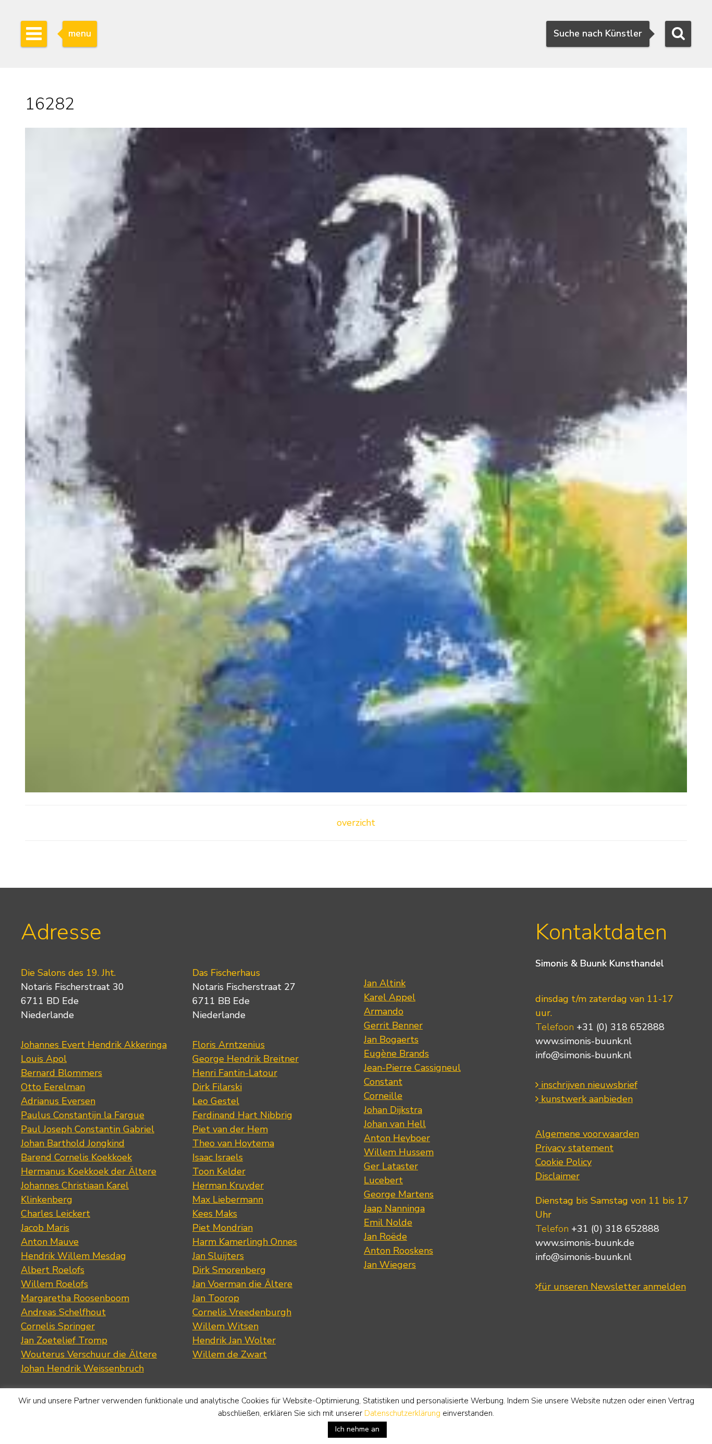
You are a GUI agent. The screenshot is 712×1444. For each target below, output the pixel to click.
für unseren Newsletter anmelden (612, 1286)
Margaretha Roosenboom (75, 1298)
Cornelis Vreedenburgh (241, 1312)
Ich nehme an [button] (357, 1429)
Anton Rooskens (398, 1250)
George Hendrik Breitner (245, 1059)
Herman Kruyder (228, 1185)
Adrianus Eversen (58, 1101)
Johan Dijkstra (393, 1110)
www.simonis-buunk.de (584, 1243)
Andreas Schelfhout (63, 1312)
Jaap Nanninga (394, 1208)
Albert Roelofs (52, 1270)
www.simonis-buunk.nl (583, 1041)
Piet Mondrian (222, 1227)
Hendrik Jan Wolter (234, 1340)
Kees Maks (214, 1213)
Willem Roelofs (54, 1284)
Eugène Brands (396, 1053)
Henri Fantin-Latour (234, 1073)
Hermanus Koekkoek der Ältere (88, 1171)
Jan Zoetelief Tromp (64, 1340)
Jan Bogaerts (391, 1039)
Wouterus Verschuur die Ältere (89, 1354)
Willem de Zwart (229, 1354)
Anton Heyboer (397, 1138)
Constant (383, 1081)
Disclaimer (557, 1176)
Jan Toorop (215, 1298)
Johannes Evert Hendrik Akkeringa (94, 1044)
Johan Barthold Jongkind (73, 1143)
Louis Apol (44, 1059)
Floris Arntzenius (228, 1044)
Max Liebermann (227, 1199)
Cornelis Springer (58, 1326)
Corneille (383, 1096)
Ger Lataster (391, 1166)
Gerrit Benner (393, 1025)
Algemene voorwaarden (587, 1134)
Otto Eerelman (53, 1087)
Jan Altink (385, 983)
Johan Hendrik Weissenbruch (82, 1368)
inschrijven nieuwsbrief (587, 1085)
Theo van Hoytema (233, 1143)
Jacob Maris (45, 1227)
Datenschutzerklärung (402, 1413)
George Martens (399, 1194)
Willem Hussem (399, 1152)
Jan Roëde (385, 1236)
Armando (383, 1011)
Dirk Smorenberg (229, 1270)
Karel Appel (389, 997)
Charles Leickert (55, 1213)
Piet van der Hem (230, 1129)
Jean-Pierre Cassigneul (412, 1067)
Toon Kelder (218, 1171)
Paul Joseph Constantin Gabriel (87, 1129)
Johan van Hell (395, 1124)
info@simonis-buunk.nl (583, 1055)
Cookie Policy (563, 1162)
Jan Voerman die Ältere (242, 1284)
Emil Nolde (388, 1222)
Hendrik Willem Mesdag (73, 1256)
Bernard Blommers (61, 1073)
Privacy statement (574, 1148)
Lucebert (383, 1180)
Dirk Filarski (217, 1087)
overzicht (356, 822)
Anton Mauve (50, 1241)
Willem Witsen (225, 1326)
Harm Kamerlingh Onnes (244, 1241)
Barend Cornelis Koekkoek (76, 1157)
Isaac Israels (217, 1157)
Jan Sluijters (218, 1256)
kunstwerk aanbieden (585, 1099)
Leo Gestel (215, 1101)
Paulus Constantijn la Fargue (82, 1115)
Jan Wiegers (390, 1264)
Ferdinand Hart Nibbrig (242, 1115)
